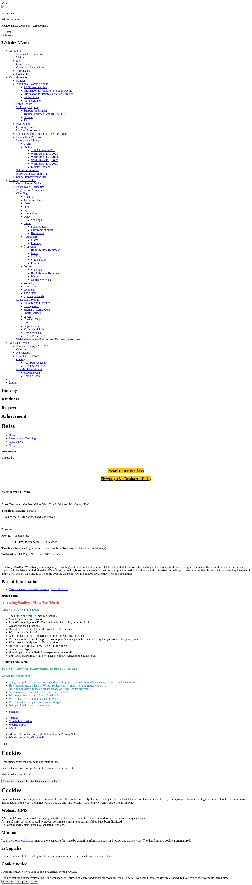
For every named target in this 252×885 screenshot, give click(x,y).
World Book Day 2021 (44, 163)
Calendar (21, 349)
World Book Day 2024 (44, 153)
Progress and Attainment (30, 190)
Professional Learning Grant (32, 173)
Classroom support (42, 229)
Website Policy (17, 724)
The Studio (30, 293)
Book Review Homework (46, 249)
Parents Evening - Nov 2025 (32, 346)
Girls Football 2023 (35, 365)
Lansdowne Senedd (27, 299)
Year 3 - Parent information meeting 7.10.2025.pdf (38, 589)
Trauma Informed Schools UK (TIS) (45, 113)
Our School (15, 50)
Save (34, 881)
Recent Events (32, 372)
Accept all (22, 781)
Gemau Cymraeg (41, 279)
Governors (22, 64)
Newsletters (23, 352)
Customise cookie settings (45, 781)
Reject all (8, 781)
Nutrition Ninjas (33, 319)
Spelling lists (38, 226)
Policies (20, 80)
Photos (28, 147)
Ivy (25, 210)
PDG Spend (23, 123)
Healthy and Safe (34, 329)
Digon (27, 316)
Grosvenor (30, 246)
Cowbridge (30, 213)
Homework (37, 233)
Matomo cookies (20, 840)
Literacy (36, 243)
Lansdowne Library (27, 140)
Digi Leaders (31, 326)
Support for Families (35, 110)
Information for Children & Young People (48, 90)
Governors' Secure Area (30, 67)
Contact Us (22, 74)
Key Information (18, 77)
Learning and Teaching (22, 180)
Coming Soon (32, 375)
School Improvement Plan (31, 176)
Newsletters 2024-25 (28, 356)
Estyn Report (24, 103)
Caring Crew (31, 306)
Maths (34, 239)
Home (12, 435)
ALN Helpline (32, 100)
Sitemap (13, 718)
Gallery (20, 359)
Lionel (27, 223)
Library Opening (41, 166)
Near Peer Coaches (35, 362)
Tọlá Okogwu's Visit (43, 150)
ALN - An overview (35, 87)
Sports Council (32, 312)
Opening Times (25, 127)
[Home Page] (2, 6)
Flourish (28, 117)
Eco (26, 322)
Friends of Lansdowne (37, 309)
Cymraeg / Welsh (34, 296)
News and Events (19, 342)
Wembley (29, 283)
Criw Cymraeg (32, 332)
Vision (20, 57)
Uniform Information (28, 130)
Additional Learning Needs (32, 84)
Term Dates (23, 70)
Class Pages (23, 193)
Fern (26, 206)
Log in (13, 382)
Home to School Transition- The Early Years (42, 133)
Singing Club (38, 259)
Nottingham (30, 236)
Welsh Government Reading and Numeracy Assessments (49, 339)
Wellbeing (29, 289)
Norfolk (28, 196)
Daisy (27, 216)
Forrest (28, 266)
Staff (19, 60)
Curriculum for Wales (28, 183)
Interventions (31, 97)
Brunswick (30, 286)
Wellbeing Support (27, 107)
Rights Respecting (34, 336)
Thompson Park (33, 200)
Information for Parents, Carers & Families (48, 93)
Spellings (36, 220)
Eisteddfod (37, 263)
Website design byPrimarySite (27, 737)
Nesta (27, 203)
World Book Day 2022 (44, 160)
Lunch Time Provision (29, 137)
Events (28, 143)
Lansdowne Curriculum (30, 186)
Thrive (27, 120)
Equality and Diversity (37, 302)
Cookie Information (20, 721)
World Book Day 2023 (44, 156)
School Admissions (27, 170)
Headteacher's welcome (30, 54)
